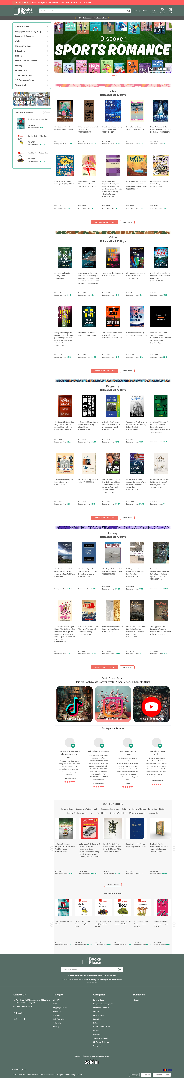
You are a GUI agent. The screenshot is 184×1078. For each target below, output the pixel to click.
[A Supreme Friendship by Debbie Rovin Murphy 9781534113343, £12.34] (65, 463)
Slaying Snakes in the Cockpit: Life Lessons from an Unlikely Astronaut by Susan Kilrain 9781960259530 (136, 485)
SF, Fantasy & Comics (25, 80)
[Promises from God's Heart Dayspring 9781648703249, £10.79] (136, 828)
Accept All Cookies (161, 1075)
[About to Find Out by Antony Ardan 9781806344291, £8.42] (65, 257)
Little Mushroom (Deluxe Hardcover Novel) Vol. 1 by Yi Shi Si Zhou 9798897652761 (160, 129)
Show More (127, 222)
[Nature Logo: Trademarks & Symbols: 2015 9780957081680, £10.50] (89, 111)
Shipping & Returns (60, 1008)
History (18, 65)
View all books (113, 885)
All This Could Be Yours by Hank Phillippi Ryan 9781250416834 (135, 275)
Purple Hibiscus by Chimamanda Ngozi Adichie (161, 923)
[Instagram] (15, 1019)
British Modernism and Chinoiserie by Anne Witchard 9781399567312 (87, 183)
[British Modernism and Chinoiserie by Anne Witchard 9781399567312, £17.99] (89, 165)
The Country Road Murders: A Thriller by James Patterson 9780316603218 (112, 335)
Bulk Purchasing (59, 1019)
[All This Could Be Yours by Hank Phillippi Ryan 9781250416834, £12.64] (136, 257)
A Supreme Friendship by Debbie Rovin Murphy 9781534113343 (63, 482)
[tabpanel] (113, 47)
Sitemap (56, 1027)
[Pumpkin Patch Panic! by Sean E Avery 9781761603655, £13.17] (160, 165)
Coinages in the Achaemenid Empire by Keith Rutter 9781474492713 (112, 629)
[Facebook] (24, 1019)
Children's (19, 41)
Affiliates (56, 1015)
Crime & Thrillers (23, 46)
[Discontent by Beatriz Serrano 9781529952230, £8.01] (136, 111)
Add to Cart (38, 132)
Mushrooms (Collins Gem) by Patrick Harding (141, 923)
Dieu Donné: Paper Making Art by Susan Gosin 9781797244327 (112, 129)
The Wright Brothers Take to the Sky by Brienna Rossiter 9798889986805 (112, 571)
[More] (47, 26)
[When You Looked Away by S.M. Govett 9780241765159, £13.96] (136, 316)
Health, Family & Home (26, 60)
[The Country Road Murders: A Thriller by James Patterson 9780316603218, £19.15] (113, 316)
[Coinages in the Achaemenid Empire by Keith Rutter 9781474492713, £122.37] (113, 610)
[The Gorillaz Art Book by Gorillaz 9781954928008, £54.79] (65, 111)
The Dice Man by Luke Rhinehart (40, 119)
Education (20, 51)
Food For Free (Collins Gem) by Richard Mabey (45, 153)
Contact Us (57, 1011)
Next (48, 112)
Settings (134, 1075)
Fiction (18, 55)
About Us (56, 1000)
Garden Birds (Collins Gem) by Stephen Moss (44, 136)
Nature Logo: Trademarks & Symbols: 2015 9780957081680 (88, 129)
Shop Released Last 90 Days (104, 371)
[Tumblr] (20, 1019)
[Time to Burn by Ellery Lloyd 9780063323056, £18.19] (113, 257)
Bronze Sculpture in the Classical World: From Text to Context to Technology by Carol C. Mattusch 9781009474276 (160, 574)
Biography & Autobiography (28, 31)
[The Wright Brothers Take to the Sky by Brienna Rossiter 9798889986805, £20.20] (113, 552)
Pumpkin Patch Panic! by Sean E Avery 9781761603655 (159, 183)
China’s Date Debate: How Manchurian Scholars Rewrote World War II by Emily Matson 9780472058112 (136, 632)
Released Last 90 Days (113, 241)
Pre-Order (66, 880)
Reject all (146, 1075)
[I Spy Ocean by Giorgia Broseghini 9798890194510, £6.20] (65, 165)
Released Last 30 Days (113, 94)
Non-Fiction (21, 70)
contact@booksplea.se (24, 1006)
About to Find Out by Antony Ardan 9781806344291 (62, 275)
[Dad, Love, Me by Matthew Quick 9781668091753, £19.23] (89, 463)
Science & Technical (24, 75)
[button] (31, 99)
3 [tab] (113, 75)
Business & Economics (26, 36)
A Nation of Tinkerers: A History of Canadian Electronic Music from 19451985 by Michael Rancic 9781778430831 (160, 427)
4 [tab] (116, 75)
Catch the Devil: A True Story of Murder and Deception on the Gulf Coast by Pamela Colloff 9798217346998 (160, 338)
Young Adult (21, 85)
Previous (44, 112)
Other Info (57, 1023)
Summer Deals (22, 26)
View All (136, 1000)
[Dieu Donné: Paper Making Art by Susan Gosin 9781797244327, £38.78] (113, 111)
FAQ (55, 1004)
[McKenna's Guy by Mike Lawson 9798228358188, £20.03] (89, 316)
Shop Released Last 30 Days (104, 222)
